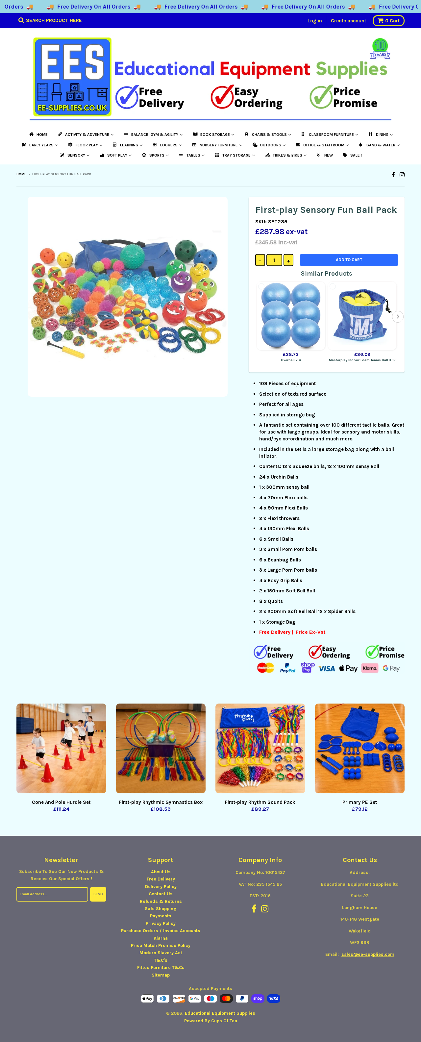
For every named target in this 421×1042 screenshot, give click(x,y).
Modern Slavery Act (160, 952)
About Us (161, 872)
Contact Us (161, 894)
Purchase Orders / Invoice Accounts (160, 930)
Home (21, 174)
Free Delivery (161, 879)
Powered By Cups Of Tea (210, 1021)
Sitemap (161, 975)
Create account (348, 21)
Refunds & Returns (161, 901)
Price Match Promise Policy (160, 945)
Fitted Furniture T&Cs (161, 967)
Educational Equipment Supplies (220, 1013)
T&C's (160, 960)
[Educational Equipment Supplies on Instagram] (402, 175)
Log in (315, 21)
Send (98, 894)
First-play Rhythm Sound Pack (260, 802)
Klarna (161, 938)
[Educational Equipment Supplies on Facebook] (393, 175)
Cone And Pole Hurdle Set (61, 802)
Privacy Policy (161, 923)
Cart (392, 21)
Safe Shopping (161, 908)
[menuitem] (38, 134)
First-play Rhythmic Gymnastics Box (161, 802)
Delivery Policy (161, 886)
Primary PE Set (359, 802)
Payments (160, 916)
